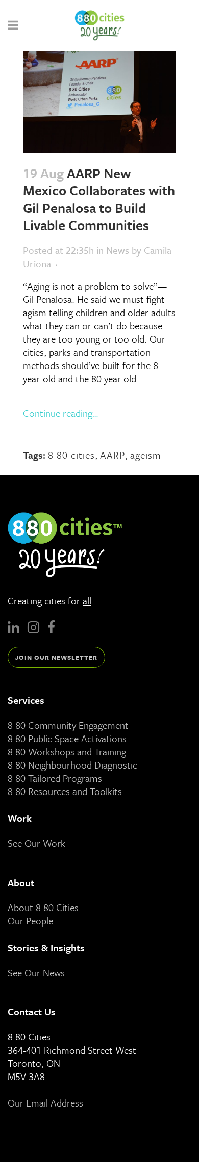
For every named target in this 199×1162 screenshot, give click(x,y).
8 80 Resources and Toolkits (65, 791)
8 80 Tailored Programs (55, 778)
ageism (145, 455)
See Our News (36, 972)
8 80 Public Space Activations (67, 738)
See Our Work (36, 843)
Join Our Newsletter (56, 657)
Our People (30, 920)
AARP (112, 455)
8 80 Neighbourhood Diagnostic (72, 765)
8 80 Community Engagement (68, 725)
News (117, 250)
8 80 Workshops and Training (67, 751)
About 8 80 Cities (43, 907)
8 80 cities (71, 455)
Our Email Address (45, 1103)
